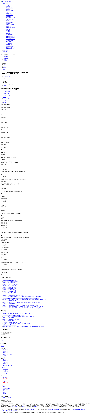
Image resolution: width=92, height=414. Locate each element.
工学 (4, 69)
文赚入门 (5, 369)
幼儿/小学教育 (9, 22)
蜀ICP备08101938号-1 (30, 409)
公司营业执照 (58, 409)
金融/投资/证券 (9, 8)
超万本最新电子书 (10, 39)
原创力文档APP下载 (8, 397)
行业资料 (8, 30)
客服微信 (24, 406)
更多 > (2, 340)
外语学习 (8, 12)
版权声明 (5, 349)
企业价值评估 (9, 41)
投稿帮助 (5, 363)
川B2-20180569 (51, 409)
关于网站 (5, 377)
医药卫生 (8, 9)
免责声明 (5, 352)
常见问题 (5, 102)
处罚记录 (5, 392)
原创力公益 (6, 389)
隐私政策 (5, 360)
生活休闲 (8, 33)
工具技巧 (5, 370)
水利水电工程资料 (10, 47)
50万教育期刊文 (9, 46)
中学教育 (8, 23)
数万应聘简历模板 (10, 40)
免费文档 (5, 50)
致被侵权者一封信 (7, 354)
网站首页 (5, 64)
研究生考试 (8, 16)
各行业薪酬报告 (9, 34)
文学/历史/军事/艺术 (10, 24)
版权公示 (5, 390)
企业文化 (5, 380)
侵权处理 (5, 351)
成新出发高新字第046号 (76, 409)
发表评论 (3, 334)
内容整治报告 (6, 388)
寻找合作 (5, 382)
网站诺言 (5, 355)
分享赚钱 (5, 393)
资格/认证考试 (9, 26)
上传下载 (5, 362)
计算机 (7, 5)
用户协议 (5, 359)
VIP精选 (5, 51)
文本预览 (6, 101)
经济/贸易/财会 (9, 19)
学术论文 (8, 29)
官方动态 (5, 371)
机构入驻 (5, 386)
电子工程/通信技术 (10, 17)
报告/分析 (8, 13)
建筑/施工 (8, 20)
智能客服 (14, 406)
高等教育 (8, 6)
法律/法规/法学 (9, 15)
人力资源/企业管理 (10, 27)
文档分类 (5, 3)
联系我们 (5, 378)
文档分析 (5, 373)
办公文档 (8, 32)
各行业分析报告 (9, 43)
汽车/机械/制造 (9, 10)
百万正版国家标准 (10, 48)
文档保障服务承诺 (7, 365)
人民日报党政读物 (10, 37)
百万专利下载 (9, 44)
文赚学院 (3, 367)
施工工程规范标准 (10, 36)
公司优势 (5, 381)
